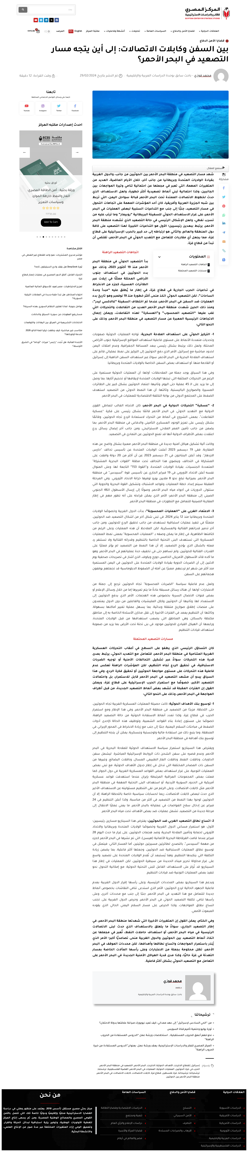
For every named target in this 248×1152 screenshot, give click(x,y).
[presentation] (24, 152)
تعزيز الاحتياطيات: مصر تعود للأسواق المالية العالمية (53, 287)
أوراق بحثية (51, 189)
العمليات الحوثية (165, 1069)
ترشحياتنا (194, 1073)
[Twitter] (59, 108)
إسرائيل (195, 1065)
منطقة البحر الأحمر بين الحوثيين (183, 1077)
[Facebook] (56, 20)
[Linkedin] (46, 20)
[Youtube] (36, 20)
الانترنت (151, 1065)
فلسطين (167, 1073)
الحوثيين (179, 1069)
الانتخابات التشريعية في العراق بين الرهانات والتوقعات (53, 322)
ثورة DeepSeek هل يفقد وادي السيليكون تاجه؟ (58, 267)
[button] (37, 237)
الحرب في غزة (192, 1069)
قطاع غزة (156, 1073)
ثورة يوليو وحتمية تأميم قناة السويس (189, 1029)
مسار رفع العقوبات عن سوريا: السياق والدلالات (56, 314)
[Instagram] (43, 108)
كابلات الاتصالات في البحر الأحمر (114, 1073)
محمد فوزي (203, 76)
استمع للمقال (215, 168)
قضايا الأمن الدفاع (212, 41)
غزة (175, 1073)
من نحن (50, 1096)
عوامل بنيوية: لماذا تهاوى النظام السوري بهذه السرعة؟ (52, 306)
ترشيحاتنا (183, 1073)
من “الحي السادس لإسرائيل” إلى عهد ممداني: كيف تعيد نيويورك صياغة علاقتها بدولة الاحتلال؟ (155, 1023)
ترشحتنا (102, 1069)
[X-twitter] (51, 20)
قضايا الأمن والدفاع (182, 1092)
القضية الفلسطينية (118, 1069)
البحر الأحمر (140, 1065)
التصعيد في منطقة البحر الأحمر (116, 1065)
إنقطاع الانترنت (182, 1065)
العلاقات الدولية (234, 1092)
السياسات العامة (134, 1092)
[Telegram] (41, 20)
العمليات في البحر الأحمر (143, 1069)
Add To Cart (51, 222)
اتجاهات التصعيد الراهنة (194, 264)
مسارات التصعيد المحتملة (192, 271)
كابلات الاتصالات (141, 1073)
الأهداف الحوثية (164, 1065)
